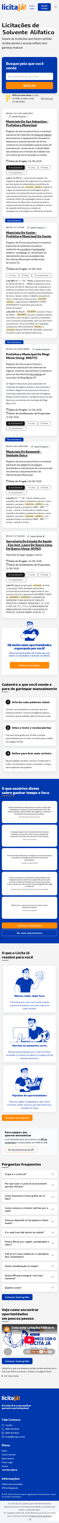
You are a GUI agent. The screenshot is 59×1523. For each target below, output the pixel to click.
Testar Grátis (44, 7)
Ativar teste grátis (29, 665)
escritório (25, 249)
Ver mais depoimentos (29, 932)
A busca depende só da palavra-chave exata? (26, 1221)
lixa (22, 554)
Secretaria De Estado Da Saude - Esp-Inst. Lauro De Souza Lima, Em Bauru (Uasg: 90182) (29, 544)
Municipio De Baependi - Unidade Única (23, 453)
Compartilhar (16, 172)
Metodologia (47, 98)
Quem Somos (8, 1458)
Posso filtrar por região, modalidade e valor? (27, 1243)
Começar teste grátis (29, 925)
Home (4, 1451)
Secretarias (36, 374)
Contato (8, 1425)
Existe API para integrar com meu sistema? (24, 1277)
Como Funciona (8, 1454)
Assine (5, 1466)
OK (30, 1519)
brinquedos (39, 249)
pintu (37, 464)
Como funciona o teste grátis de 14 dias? (25, 1197)
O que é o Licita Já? (15, 1174)
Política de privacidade (12, 1484)
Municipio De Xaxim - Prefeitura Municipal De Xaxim (28, 234)
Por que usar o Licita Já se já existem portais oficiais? (26, 1185)
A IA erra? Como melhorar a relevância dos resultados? (27, 1255)
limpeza (38, 134)
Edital (45, 167)
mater (23, 464)
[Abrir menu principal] (55, 7)
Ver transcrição (11, 1376)
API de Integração (10, 1488)
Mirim (29, 377)
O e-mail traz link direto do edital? (24, 1232)
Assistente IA (16, 167)
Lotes (32, 167)
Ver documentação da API (21, 1149)
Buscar (29, 85)
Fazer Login (7, 1462)
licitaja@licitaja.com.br (15, 1437)
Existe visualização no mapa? (21, 1265)
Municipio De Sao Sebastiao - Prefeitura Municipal (27, 123)
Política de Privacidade (41, 1516)
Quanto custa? (13, 1287)
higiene (48, 134)
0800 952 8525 (12, 1429)
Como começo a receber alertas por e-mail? (27, 1209)
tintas (29, 554)
